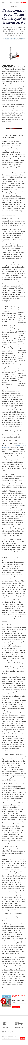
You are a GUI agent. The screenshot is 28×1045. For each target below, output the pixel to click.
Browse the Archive (18, 1025)
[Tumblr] (8, 1031)
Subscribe (23, 2)
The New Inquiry (13, 2)
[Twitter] (5, 1031)
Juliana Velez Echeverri (12, 38)
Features (14, 6)
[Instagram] (10, 1031)
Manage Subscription (19, 1023)
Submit (4, 1023)
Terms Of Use (19, 1027)
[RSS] (13, 1031)
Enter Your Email (18, 1000)
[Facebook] (3, 1031)
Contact (4, 1022)
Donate (4, 1024)
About (4, 1026)
